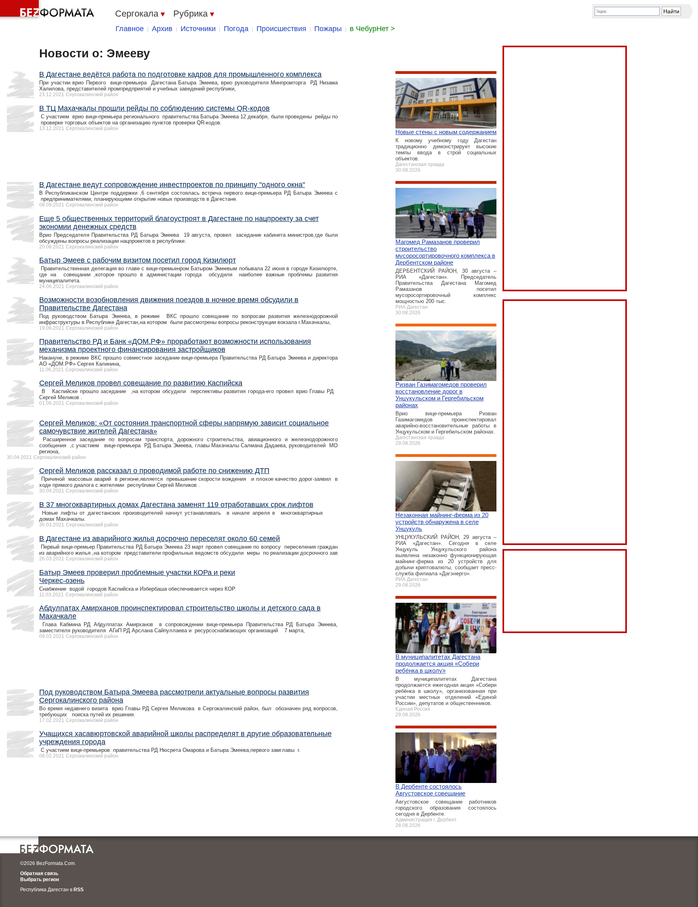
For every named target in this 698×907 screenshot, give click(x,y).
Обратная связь (39, 873)
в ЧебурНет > (372, 29)
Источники (198, 29)
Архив (162, 29)
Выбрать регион (39, 879)
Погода (236, 29)
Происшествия (281, 29)
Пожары (328, 29)
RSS (79, 889)
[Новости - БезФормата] (48, 10)
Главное (130, 29)
